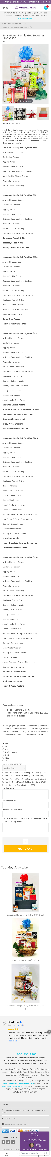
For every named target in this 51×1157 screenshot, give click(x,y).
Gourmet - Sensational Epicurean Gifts (17, 27)
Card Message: (9, 788)
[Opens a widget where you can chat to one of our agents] (34, 1143)
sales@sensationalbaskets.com (16, 1124)
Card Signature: (9, 801)
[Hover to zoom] (25, 74)
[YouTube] (13, 1142)
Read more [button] (12, 1041)
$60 (6, 746)
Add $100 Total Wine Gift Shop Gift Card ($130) (25, 782)
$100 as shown (10, 752)
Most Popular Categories (17, 24)
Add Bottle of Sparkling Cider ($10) (19, 785)
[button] (2, 1032)
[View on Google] (4, 1023)
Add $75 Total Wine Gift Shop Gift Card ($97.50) (25, 779)
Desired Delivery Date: (12, 809)
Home (4, 24)
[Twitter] (8, 1142)
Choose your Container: (12, 764)
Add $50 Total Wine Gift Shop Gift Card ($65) (24, 776)
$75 (6, 749)
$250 (6, 761)
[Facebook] (3, 1142)
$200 (6, 758)
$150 (6, 755)
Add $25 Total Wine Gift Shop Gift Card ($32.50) (25, 773)
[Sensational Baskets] (25, 7)
